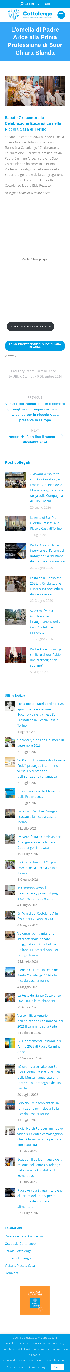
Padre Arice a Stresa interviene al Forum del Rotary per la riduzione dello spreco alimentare (47, 553)
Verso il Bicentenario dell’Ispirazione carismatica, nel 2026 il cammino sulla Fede (40, 1020)
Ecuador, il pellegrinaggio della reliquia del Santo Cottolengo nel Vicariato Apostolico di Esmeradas (40, 1167)
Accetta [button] (57, 1367)
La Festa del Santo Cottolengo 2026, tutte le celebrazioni (39, 998)
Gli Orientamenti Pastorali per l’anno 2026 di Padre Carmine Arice (39, 1046)
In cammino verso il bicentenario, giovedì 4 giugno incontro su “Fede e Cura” (40, 893)
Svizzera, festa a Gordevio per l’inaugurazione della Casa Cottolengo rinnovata (45, 622)
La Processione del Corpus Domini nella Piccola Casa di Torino (38, 867)
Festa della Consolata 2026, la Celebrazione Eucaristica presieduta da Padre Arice (46, 586)
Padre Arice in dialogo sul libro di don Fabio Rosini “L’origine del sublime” (46, 657)
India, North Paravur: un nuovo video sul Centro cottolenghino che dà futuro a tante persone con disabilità (40, 1136)
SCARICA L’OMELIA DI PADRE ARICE (30, 326)
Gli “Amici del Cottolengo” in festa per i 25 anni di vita (38, 916)
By (21, 376)
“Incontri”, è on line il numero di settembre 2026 (41, 743)
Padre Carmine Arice (41, 371)
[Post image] (15, 480)
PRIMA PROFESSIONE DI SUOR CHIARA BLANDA (35, 346)
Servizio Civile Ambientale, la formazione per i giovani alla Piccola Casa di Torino (38, 1108)
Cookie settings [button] (37, 1367)
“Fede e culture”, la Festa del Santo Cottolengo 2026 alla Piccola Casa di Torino (38, 975)
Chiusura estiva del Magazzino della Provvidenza (39, 794)
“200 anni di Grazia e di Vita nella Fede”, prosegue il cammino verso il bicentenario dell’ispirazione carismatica (41, 768)
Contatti (44, 4)
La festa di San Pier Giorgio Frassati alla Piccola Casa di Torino (46, 523)
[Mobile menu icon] (61, 15)
